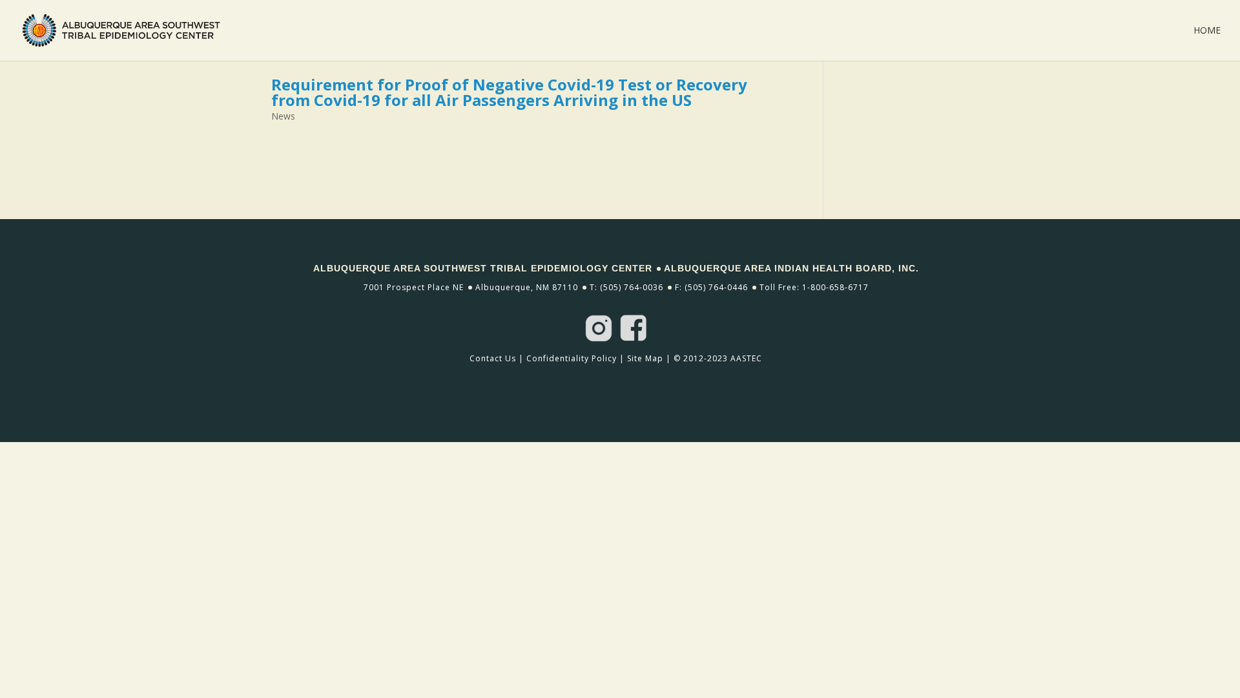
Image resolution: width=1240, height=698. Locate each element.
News (283, 116)
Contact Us (493, 358)
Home (1207, 31)
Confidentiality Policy (571, 358)
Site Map (645, 358)
